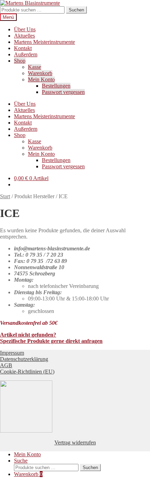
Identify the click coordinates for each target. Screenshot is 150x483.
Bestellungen (56, 86)
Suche (21, 461)
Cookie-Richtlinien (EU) (27, 372)
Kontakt (23, 48)
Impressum (12, 353)
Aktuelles (24, 36)
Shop (19, 61)
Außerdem (25, 54)
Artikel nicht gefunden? (28, 335)
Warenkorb (40, 73)
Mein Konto (41, 79)
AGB (6, 365)
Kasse (34, 67)
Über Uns (25, 29)
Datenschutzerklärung (24, 359)
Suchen (76, 10)
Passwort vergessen (63, 92)
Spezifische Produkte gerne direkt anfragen (51, 341)
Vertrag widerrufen (75, 442)
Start (5, 196)
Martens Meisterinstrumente (44, 42)
